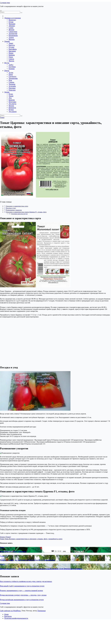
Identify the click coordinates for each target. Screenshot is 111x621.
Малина (12, 39)
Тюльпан (12, 84)
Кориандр (12, 108)
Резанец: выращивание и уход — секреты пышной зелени (21, 590)
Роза (10, 80)
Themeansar (41, 611)
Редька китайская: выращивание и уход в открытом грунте (22, 600)
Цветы (6, 70)
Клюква (12, 69)
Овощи (7, 41)
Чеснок (11, 106)
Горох (11, 57)
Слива (11, 28)
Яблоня (11, 30)
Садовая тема (5, 3)
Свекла (11, 59)
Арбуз (11, 65)
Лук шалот (13, 111)
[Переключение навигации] (1, 10)
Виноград (12, 20)
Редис (11, 94)
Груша (11, 22)
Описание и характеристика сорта (17, 206)
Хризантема (13, 78)
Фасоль (11, 61)
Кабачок (12, 55)
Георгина (12, 90)
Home (6, 614)
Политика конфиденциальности (16, 618)
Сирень (11, 82)
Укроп (11, 96)
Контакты (8, 616)
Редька (11, 109)
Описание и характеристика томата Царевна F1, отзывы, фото (26, 212)
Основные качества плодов (19, 214)
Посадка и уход (11, 208)
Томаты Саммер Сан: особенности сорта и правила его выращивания (27, 560)
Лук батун (12, 104)
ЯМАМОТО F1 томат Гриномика (13, 552)
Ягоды (6, 63)
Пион (11, 74)
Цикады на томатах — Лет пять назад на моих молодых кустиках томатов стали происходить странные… (41, 569)
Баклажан (12, 51)
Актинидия (13, 33)
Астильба (12, 86)
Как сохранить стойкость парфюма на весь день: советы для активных (26, 581)
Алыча (11, 37)
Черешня (12, 24)
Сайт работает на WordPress (10, 611)
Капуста (12, 45)
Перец (11, 53)
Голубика (12, 67)
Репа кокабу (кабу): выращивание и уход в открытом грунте (22, 586)
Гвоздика (12, 88)
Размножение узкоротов (14, 210)
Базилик (12, 100)
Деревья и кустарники (12, 18)
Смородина (13, 31)
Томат (11, 43)
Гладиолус (12, 76)
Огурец (11, 47)
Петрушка (12, 102)
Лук (10, 98)
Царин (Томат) (5, 537)
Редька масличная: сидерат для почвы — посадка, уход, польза (23, 595)
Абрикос (12, 26)
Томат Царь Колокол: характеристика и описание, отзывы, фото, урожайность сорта (31, 539)
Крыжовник (13, 35)
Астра (11, 72)
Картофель (13, 49)
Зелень (6, 92)
